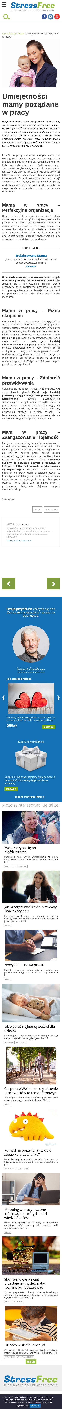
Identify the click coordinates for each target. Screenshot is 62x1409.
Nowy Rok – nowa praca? (24, 964)
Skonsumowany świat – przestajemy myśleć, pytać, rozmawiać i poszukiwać (25, 1283)
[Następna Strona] (53, 583)
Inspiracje (9, 1042)
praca (37, 509)
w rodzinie (52, 509)
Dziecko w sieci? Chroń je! (24, 1345)
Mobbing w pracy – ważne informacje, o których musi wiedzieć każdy (25, 1213)
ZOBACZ (49, 726)
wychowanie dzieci (25, 1357)
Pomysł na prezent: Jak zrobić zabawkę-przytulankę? (27, 1152)
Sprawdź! (31, 266)
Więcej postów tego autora (19, 540)
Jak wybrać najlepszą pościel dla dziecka (29, 1028)
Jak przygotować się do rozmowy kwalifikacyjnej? (30, 909)
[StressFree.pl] (25, 6)
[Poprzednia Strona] (8, 583)
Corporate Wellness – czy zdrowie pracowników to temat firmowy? (31, 1090)
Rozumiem (35, 1405)
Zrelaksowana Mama (31, 256)
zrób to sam (22, 1169)
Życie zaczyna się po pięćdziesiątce (20, 849)
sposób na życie (20, 866)
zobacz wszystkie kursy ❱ (30, 796)
